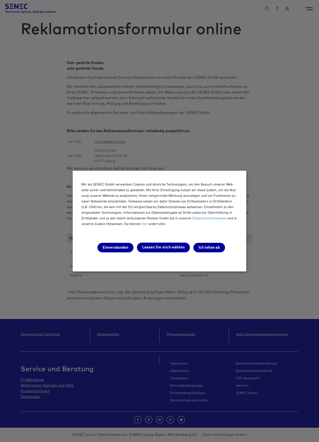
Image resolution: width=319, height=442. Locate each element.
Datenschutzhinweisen (209, 218)
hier (144, 224)
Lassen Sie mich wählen (163, 247)
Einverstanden (115, 248)
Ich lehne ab (209, 248)
